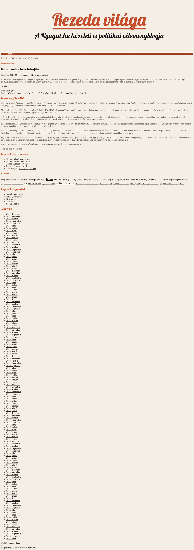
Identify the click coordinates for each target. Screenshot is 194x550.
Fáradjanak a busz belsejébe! (21, 69)
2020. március (12, 349)
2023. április (11, 261)
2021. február (12, 323)
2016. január (11, 467)
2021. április (11, 318)
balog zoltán (5, 180)
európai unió (35, 180)
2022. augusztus (13, 280)
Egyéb (12, 91)
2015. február (12, 493)
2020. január (11, 354)
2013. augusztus (13, 536)
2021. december (13, 299)
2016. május (11, 458)
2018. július (11, 396)
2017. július (11, 425)
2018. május (11, 401)
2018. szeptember (13, 391)
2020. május (11, 344)
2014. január (11, 524)
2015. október (12, 474)
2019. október (12, 361)
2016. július (11, 453)
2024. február (12, 238)
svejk (148, 184)
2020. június (11, 342)
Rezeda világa (13, 543)
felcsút (43, 180)
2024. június (11, 228)
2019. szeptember (13, 363)
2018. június (11, 399)
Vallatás (9, 201)
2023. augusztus (13, 252)
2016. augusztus (13, 451)
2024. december (13, 214)
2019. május (11, 373)
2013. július (11, 538)
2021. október (12, 304)
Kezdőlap (10, 54)
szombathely (154, 184)
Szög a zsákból (12, 204)
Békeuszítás (11, 199)
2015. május (11, 486)
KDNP (128, 180)
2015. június (11, 484)
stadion (143, 184)
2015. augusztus (13, 479)
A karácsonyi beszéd (21, 159)
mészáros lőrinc (17, 184)
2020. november (13, 330)
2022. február (12, 294)
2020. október (12, 332)
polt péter (87, 184)
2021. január (11, 325)
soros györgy (135, 183)
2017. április (11, 432)
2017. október (12, 418)
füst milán (63, 179)
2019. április (11, 375)
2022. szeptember (13, 278)
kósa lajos (145, 180)
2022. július (11, 283)
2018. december (13, 384)
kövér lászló (154, 179)
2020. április (11, 346)
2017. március (12, 434)
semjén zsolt (114, 184)
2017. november (13, 415)
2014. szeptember (13, 505)
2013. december (13, 527)
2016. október (12, 446)
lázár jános (164, 179)
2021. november (13, 301)
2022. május (11, 287)
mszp (9, 184)
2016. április (11, 460)
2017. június (11, 427)
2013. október (12, 531)
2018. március (12, 406)
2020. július (11, 339)
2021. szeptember (13, 306)
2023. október (12, 247)
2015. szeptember (13, 477)
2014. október (12, 503)
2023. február (12, 266)
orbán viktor (69, 93)
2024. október (12, 219)
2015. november (13, 472)
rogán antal (94, 184)
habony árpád (87, 180)
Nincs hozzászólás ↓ (39, 75)
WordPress (31, 548)
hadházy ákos (97, 179)
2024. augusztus (13, 223)
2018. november (13, 387)
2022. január (11, 297)
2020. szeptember (13, 335)
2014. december (13, 498)
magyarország (173, 180)
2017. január (11, 439)
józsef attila (32, 93)
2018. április (11, 403)
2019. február (12, 380)
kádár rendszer (44, 93)
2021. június (11, 313)
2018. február (12, 408)
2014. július (11, 510)
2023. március (12, 264)
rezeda (25, 75)
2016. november (13, 444)
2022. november (13, 273)
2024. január (11, 240)
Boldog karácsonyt (14, 197)
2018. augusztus (13, 394)
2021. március (12, 320)
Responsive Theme (9, 548)
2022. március (12, 292)
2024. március (12, 235)
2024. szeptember (13, 221)
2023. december (13, 242)
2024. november (13, 216)
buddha (25, 180)
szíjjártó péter (165, 184)
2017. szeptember (13, 420)
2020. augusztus (13, 337)
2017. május (11, 429)
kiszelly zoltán (57, 93)
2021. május (11, 316)
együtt (8, 93)
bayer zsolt (14, 180)
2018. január (11, 410)
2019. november (13, 358)
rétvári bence (103, 184)
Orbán (52, 184)
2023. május (11, 259)
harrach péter (106, 179)
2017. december (13, 413)
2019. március (12, 377)
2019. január (11, 382)
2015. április (11, 489)
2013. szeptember (13, 534)
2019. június (11, 370)
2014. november (13, 500)
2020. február (12, 351)
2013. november (13, 529)
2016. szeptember (13, 448)
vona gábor (174, 184)
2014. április (11, 517)
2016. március (12, 463)
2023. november (13, 245)
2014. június (11, 512)
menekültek (182, 180)
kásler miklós (136, 179)
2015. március (12, 491)
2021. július (11, 311)
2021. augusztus (13, 309)
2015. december (13, 470)
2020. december (13, 328)
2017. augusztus (13, 422)
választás (181, 184)
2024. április (11, 233)
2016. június (11, 455)
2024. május (11, 230)
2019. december (13, 356)
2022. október (12, 275)
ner (25, 183)
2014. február (12, 522)
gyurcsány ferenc (19, 93)
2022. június (11, 285)
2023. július (11, 254)
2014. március (12, 519)
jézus (116, 179)
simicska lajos (124, 184)
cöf (30, 180)
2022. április (11, 290)
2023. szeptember (13, 249)
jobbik (112, 180)
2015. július (11, 482)
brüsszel (20, 180)
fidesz (49, 179)
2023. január (11, 268)
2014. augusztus (13, 508)
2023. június (11, 256)
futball (56, 180)
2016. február (12, 465)
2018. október (12, 389)
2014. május (11, 515)
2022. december (13, 271)
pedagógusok (80, 93)
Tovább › (5, 86)
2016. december (13, 441)
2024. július (11, 226)
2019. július (11, 368)
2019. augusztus (13, 365)
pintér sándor (79, 184)
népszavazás (45, 184)
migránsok (4, 184)
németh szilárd (34, 183)
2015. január (11, 496)
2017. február (12, 436)
